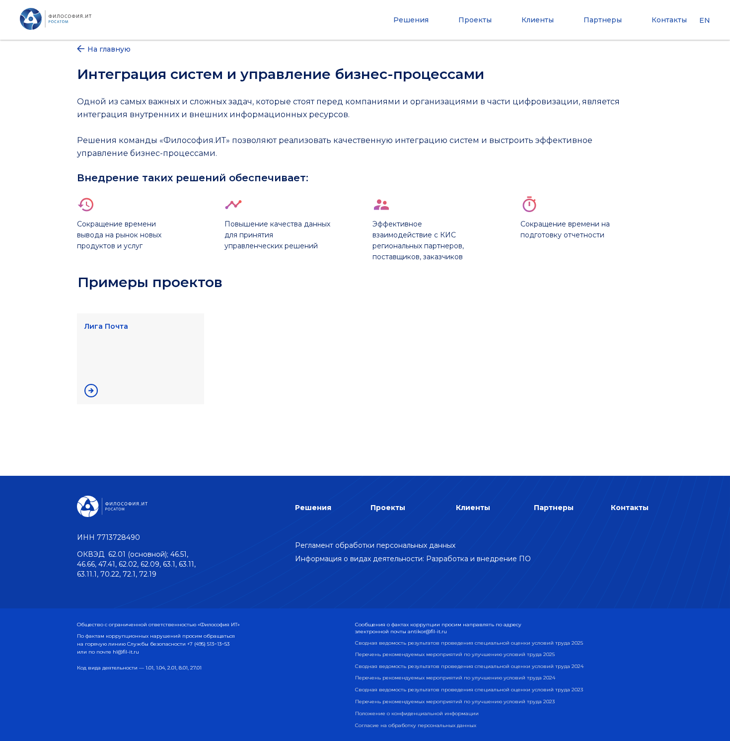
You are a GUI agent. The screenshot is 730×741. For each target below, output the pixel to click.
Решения (411, 19)
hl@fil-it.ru (126, 652)
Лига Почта (106, 326)
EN (704, 20)
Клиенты (537, 19)
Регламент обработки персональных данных (375, 545)
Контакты (669, 19)
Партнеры (603, 19)
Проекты (475, 19)
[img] (91, 390)
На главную (109, 49)
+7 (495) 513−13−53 (208, 644)
